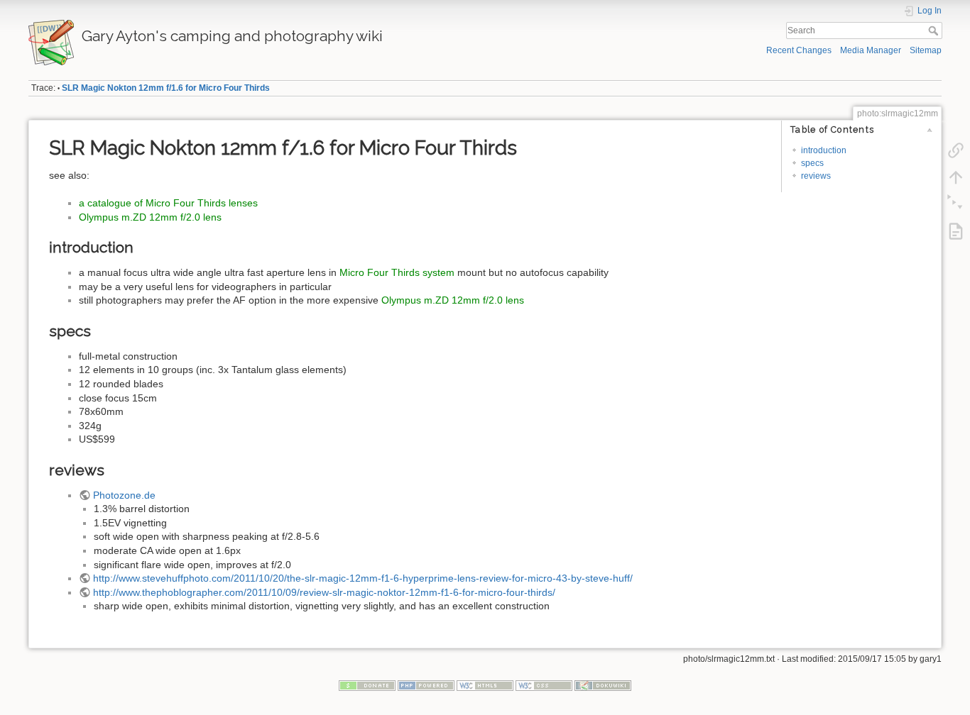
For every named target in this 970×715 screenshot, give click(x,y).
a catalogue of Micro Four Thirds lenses (168, 203)
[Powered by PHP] (426, 684)
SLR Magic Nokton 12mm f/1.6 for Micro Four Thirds (166, 88)
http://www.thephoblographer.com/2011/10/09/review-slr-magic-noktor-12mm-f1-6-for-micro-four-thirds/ (324, 592)
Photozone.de (124, 495)
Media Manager (870, 50)
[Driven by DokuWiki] (602, 684)
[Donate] (367, 684)
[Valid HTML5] (485, 684)
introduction (823, 150)
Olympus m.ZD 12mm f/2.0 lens (150, 217)
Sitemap (926, 50)
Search (935, 30)
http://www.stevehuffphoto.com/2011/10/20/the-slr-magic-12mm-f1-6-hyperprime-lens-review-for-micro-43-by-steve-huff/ (363, 578)
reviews (816, 176)
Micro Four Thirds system (396, 272)
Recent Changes (799, 50)
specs (812, 163)
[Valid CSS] (544, 684)
